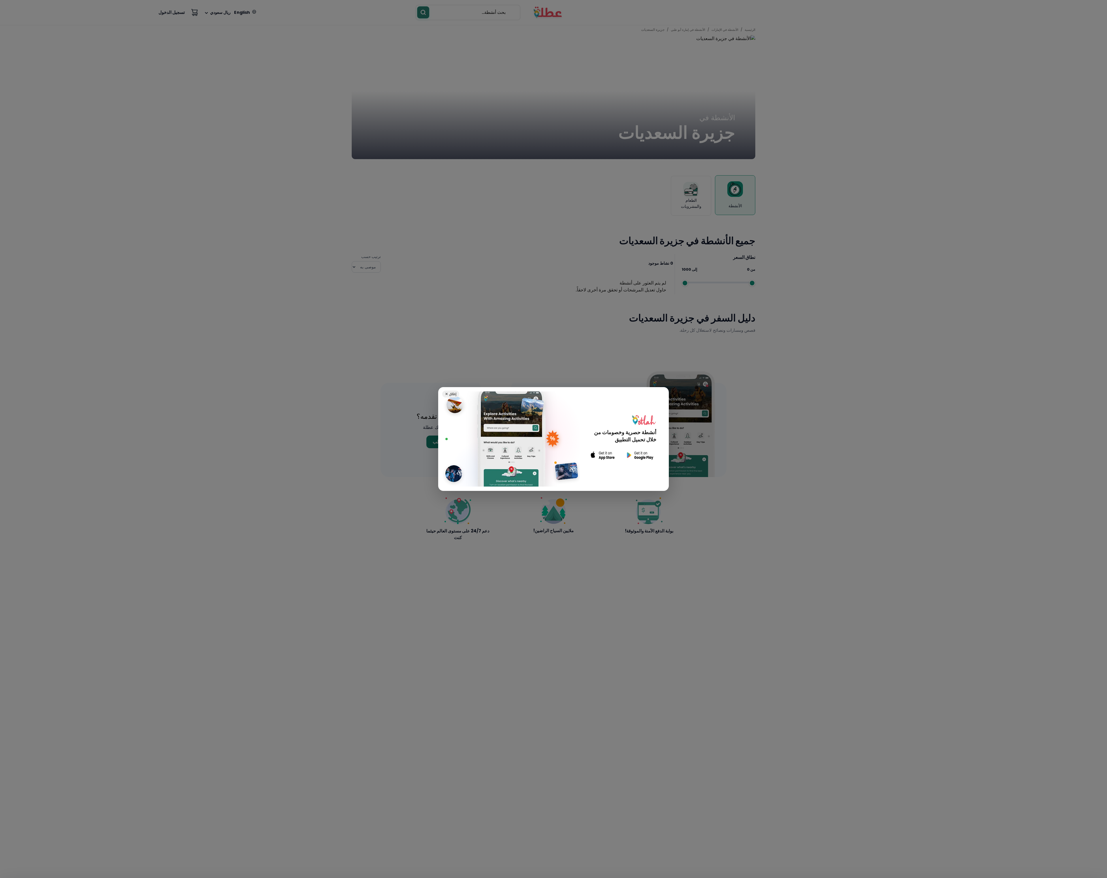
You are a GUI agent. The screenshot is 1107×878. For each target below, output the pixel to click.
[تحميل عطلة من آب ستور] (603, 455)
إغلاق (450, 393)
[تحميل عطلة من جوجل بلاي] (639, 455)
